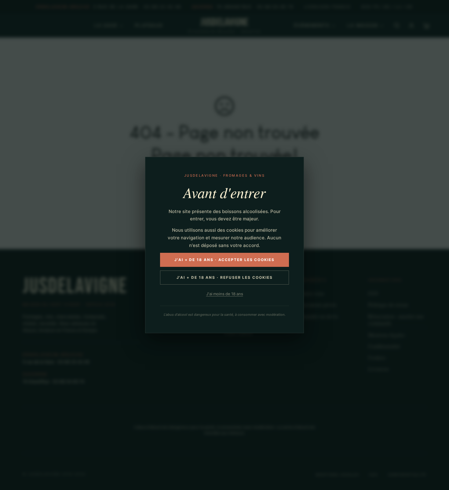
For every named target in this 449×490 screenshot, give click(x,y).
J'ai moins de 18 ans (224, 293)
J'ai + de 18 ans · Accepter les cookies (224, 259)
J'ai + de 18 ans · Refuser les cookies (225, 277)
